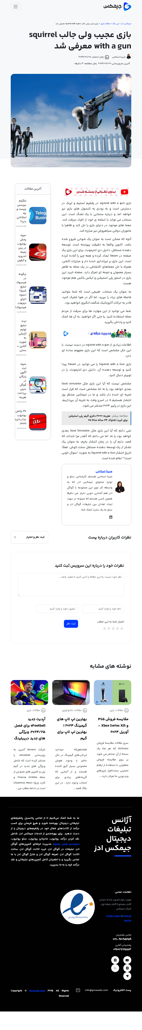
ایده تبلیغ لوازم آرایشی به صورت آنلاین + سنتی (21, 336)
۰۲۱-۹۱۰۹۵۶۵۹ (122, 939)
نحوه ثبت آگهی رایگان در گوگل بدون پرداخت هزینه (21, 381)
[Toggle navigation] (15, 6)
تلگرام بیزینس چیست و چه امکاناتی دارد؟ (21, 211)
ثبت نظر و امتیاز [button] (35, 537)
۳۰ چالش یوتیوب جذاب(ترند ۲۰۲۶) (20, 417)
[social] (127, 960)
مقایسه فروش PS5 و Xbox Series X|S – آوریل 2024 (113, 725)
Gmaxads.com (37, 991)
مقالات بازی (105, 23)
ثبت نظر (71, 624)
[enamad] (77, 907)
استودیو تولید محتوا (66, 844)
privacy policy (113, 916)
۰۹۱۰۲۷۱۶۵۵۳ (122, 949)
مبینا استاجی (104, 471)
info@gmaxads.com (96, 990)
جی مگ (115, 23)
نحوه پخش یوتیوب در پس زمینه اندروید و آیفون (21, 248)
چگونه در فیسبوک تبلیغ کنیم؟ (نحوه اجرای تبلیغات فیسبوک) (20, 291)
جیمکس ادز (126, 23)
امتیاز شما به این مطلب (110, 622)
